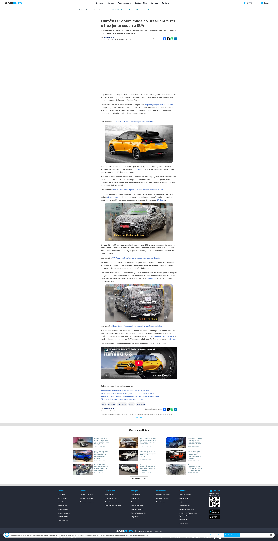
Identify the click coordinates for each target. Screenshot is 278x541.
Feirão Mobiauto (63, 520)
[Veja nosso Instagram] (65, 537)
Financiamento (124, 3)
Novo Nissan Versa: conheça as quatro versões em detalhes (137, 326)
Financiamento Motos (112, 502)
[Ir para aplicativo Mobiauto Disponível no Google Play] (214, 512)
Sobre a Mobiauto (185, 494)
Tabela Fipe (135, 498)
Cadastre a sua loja (162, 498)
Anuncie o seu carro (86, 494)
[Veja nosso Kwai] (75, 537)
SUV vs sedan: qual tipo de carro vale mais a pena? (122, 399)
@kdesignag (151, 278)
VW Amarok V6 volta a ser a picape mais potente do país (136, 258)
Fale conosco (184, 498)
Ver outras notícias (139, 478)
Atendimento (184, 523)
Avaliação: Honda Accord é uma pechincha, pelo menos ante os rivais (130, 396)
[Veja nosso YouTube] (62, 537)
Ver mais (139, 417)
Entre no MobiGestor (163, 494)
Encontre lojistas (63, 517)
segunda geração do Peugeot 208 (159, 105)
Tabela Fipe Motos (137, 509)
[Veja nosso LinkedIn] (72, 537)
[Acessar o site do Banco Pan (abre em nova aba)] (217, 537)
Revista (165, 3)
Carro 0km (61, 494)
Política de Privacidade (187, 509)
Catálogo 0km (141, 3)
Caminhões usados (64, 513)
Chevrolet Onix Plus (157, 336)
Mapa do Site (184, 519)
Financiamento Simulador (113, 505)
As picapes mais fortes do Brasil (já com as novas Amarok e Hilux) (128, 393)
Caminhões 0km (63, 509)
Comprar (100, 3)
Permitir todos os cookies (232, 534)
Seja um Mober (184, 502)
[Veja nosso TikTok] (69, 537)
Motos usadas (62, 505)
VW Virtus (170, 336)
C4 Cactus (161, 200)
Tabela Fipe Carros (137, 505)
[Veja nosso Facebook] (58, 537)
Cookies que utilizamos (216, 534)
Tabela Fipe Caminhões (138, 513)
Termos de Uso (185, 505)
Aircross (172, 339)
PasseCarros (160, 502)
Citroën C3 (140, 169)
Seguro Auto (135, 517)
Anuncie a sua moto (86, 498)
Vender (111, 3)
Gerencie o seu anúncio (87, 502)
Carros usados (62, 498)
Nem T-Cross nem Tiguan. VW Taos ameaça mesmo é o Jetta (138, 190)
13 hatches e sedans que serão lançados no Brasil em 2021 (125, 391)
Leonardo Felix (108, 37)
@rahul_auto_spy (114, 197)
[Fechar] (271, 535)
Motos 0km (61, 502)
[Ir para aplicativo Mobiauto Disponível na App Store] (214, 517)
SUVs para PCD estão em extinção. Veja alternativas (133, 122)
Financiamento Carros (112, 498)
